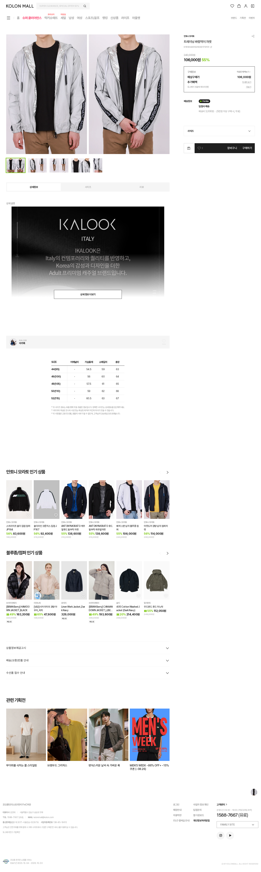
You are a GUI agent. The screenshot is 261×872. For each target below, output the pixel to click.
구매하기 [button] (247, 148)
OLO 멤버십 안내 (181, 820)
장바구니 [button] (232, 148)
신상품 (114, 18)
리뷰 (142, 187)
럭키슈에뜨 (51, 18)
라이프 (125, 18)
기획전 (243, 18)
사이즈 (88, 187)
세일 (63, 18)
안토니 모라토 (189, 36)
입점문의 (197, 809)
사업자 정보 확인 (200, 804)
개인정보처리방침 (201, 820)
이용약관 (177, 815)
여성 (79, 18)
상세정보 (34, 187)
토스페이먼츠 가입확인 (11, 832)
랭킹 (105, 18)
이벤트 (252, 18)
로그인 (176, 804)
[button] (28, 515)
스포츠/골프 (92, 18)
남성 (71, 18)
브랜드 (234, 18)
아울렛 (136, 18)
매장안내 (177, 809)
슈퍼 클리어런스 (32, 18)
